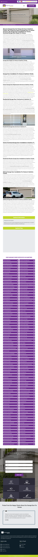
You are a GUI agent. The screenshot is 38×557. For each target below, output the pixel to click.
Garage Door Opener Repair (7, 441)
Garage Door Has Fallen (6, 385)
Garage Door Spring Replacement (25, 297)
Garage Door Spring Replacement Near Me (26, 300)
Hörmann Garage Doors (23, 361)
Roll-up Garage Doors (23, 401)
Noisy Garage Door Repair (7, 420)
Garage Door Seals (6, 337)
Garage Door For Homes (6, 361)
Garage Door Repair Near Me (24, 279)
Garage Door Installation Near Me (8, 396)
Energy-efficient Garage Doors (8, 305)
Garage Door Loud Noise (7, 414)
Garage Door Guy (5, 377)
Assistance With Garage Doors (7, 265)
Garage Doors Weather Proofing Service (26, 340)
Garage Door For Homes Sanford (10, 24)
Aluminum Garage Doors (6, 260)
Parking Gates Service (23, 388)
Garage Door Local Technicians (8, 412)
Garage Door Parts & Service (24, 265)
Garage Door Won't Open (23, 337)
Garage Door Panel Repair (23, 263)
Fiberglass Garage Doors (7, 308)
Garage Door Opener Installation (8, 438)
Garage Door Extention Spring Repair (8, 353)
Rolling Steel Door (22, 409)
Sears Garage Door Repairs (24, 417)
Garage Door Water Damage (24, 324)
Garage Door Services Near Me (24, 292)
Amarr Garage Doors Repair (7, 263)
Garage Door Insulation (6, 398)
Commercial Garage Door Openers (8, 289)
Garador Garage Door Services (7, 313)
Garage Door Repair (23, 276)
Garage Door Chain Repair (7, 332)
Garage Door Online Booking (7, 433)
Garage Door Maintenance (7, 417)
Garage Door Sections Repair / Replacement (26, 284)
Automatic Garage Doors (7, 268)
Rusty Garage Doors (23, 414)
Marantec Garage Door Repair (24, 369)
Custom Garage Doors (6, 297)
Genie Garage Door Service (24, 348)
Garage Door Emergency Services (8, 345)
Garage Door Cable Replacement (8, 329)
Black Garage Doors (6, 273)
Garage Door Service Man (23, 289)
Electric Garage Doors (6, 300)
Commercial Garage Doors (7, 292)
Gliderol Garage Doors (23, 353)
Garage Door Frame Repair (7, 369)
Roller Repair (22, 404)
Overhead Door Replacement (24, 382)
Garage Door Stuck (22, 305)
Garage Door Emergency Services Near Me (9, 348)
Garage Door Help (6, 388)
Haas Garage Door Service (24, 356)
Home (4, 24)
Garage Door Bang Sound (7, 316)
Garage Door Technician (23, 308)
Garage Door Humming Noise (7, 380)
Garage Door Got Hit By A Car (7, 374)
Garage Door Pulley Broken (24, 268)
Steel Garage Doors (23, 428)
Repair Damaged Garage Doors (24, 393)
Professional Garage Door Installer (25, 390)
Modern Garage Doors (23, 372)
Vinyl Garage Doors (22, 433)
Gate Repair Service (23, 345)
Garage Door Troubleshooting (24, 321)
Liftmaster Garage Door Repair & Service (26, 364)
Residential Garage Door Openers (25, 396)
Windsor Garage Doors (23, 438)
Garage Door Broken (6, 324)
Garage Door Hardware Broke (7, 382)
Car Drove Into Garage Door (7, 279)
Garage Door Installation (7, 393)
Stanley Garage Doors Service (24, 425)
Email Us (22, 545)
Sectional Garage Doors (23, 420)
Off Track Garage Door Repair (24, 377)
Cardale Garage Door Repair (7, 281)
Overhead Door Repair (23, 380)
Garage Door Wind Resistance (24, 329)
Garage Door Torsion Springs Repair (25, 316)
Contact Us (3, 549)
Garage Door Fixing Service (7, 356)
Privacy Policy (4, 550)
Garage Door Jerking (6, 406)
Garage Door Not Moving (7, 428)
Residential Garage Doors (23, 398)
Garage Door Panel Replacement (24, 260)
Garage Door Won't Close (23, 332)
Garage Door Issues (6, 404)
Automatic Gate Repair (6, 271)
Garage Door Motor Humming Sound (8, 422)
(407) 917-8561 (31, 5)
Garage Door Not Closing (7, 425)
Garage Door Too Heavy (23, 313)
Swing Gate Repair (22, 430)
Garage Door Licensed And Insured (8, 409)
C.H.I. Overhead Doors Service (7, 276)
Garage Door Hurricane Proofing (8, 390)
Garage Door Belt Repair (7, 321)
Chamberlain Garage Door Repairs (8, 284)
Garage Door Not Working (7, 430)
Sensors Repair (22, 422)
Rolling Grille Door (22, 406)
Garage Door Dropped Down (7, 340)
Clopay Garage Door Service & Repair (8, 287)
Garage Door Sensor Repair (24, 287)
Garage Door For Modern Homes (8, 364)
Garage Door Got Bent (6, 372)
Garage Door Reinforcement (24, 271)
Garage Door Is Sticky (6, 401)
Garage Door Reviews (23, 281)
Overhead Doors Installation (24, 385)
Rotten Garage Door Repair (24, 412)
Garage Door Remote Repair (24, 273)
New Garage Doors (22, 374)
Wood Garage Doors (23, 441)
